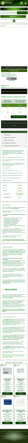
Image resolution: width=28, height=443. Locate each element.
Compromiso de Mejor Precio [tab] (11, 145)
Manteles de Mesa (13, 24)
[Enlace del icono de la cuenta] (25, 3)
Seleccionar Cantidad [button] (7, 393)
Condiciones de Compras (11, 436)
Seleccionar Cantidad (19, 116)
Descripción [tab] (7, 134)
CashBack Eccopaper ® (16, 437)
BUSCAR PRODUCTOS (22, 12)
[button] (14, 21)
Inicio (1, 24)
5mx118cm (19, 190)
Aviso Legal (2, 436)
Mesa (16, 87)
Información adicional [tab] (10, 137)
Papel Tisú (19, 185)
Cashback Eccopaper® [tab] (10, 143)
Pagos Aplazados (20, 436)
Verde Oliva (19, 188)
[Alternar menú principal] (21, 3)
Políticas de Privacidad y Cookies (19, 438)
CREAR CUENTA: (11, 289)
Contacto (14, 439)
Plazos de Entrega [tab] (9, 140)
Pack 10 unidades (21, 87)
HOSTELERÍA (5, 24)
